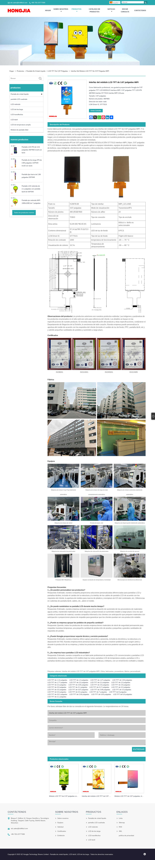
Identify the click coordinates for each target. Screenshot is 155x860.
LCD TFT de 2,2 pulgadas (99, 682)
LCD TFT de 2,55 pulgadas (78, 685)
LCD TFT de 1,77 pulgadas (57, 682)
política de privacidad (126, 835)
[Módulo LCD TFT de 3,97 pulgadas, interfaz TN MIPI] (129, 778)
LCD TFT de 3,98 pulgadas (100, 689)
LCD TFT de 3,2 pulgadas (120, 687)
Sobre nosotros (60, 9)
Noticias (111, 9)
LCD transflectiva (17, 114)
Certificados (61, 831)
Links (121, 818)
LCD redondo (15, 104)
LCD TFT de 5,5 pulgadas (78, 692)
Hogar (48, 10)
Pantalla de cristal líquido (36, 71)
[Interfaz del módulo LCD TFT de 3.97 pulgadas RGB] (96, 778)
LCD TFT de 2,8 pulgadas (120, 685)
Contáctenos (140, 10)
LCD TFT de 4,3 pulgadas (121, 689)
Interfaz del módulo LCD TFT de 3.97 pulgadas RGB (97, 796)
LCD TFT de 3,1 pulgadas (78, 687)
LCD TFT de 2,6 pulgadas (99, 685)
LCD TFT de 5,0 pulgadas (57, 692)
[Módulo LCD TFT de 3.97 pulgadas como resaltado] (64, 778)
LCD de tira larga (17, 109)
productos (76, 9)
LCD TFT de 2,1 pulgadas (57, 697)
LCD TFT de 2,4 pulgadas (57, 685)
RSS (120, 827)
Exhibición (61, 835)
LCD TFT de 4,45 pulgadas (101, 694)
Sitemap (122, 822)
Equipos (60, 822)
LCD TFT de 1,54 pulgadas (122, 680)
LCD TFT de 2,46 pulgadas (79, 694)
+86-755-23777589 (38, 3)
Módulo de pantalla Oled (19, 130)
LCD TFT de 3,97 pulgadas (58, 71)
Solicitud (60, 827)
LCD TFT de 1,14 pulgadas (57, 680)
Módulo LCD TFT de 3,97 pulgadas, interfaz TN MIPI (130, 796)
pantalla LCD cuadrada (19, 99)
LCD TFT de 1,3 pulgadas (78, 680)
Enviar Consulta (125, 10)
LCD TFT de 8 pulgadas (118, 692)
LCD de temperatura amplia (21, 125)
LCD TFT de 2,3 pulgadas (120, 682)
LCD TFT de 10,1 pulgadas (57, 694)
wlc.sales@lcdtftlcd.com (18, 3)
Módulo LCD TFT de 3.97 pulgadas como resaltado (64, 796)
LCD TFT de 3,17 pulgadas (99, 687)
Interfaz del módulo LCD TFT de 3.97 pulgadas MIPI (90, 71)
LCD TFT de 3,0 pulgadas (57, 687)
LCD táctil (14, 120)
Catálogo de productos (94, 10)
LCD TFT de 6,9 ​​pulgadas (122, 694)
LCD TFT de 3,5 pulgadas (57, 689)
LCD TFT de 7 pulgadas (98, 692)
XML (120, 831)
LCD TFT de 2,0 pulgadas (78, 682)
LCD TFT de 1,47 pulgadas (100, 680)
